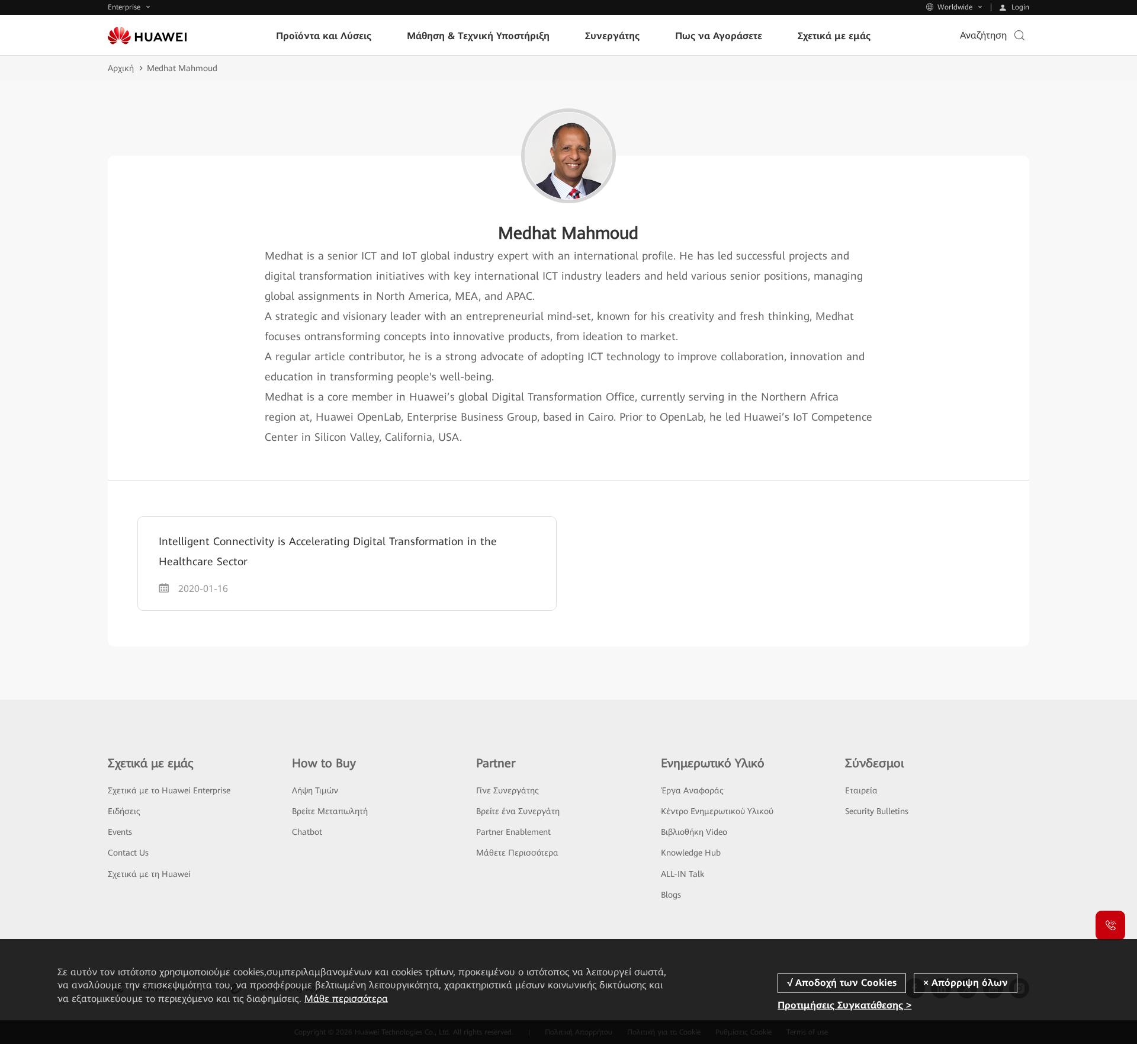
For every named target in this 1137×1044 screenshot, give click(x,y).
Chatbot (307, 832)
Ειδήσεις (124, 811)
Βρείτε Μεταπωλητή (330, 811)
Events (120, 832)
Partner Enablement (513, 832)
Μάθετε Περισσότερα (517, 852)
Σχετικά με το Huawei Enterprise (169, 790)
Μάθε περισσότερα (346, 998)
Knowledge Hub (691, 852)
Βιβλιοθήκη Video (694, 832)
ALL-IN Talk (682, 874)
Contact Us (128, 852)
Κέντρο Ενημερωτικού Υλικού (717, 811)
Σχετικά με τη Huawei (149, 874)
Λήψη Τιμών (315, 790)
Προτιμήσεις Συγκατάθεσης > (844, 1005)
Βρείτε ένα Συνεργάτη (518, 811)
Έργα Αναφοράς (692, 790)
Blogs (671, 894)
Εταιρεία (861, 790)
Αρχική (121, 68)
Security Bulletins (876, 811)
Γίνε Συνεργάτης (507, 790)
